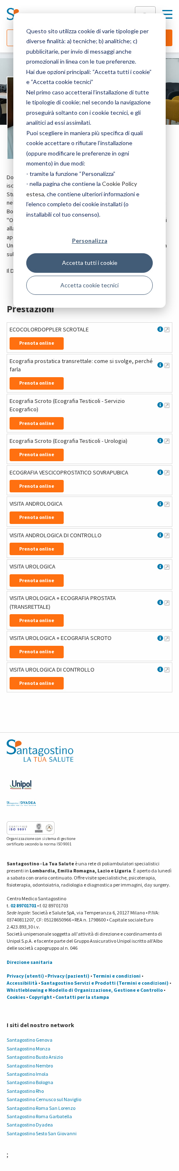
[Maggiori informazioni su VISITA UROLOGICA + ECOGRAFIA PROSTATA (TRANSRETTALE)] (166, 602)
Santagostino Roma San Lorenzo (41, 1108)
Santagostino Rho (25, 1091)
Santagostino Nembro (30, 1065)
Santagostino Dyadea (30, 1125)
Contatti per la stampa (82, 997)
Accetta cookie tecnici (89, 285)
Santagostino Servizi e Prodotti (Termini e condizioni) (105, 983)
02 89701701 (23, 905)
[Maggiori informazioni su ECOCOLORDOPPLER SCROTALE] (166, 329)
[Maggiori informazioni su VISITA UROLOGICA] (166, 566)
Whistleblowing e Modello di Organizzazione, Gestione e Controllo (85, 990)
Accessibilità (22, 983)
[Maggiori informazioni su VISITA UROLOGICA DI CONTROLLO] (166, 669)
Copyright (40, 997)
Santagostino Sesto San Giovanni (42, 1133)
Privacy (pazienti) (68, 976)
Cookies (16, 997)
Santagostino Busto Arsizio (35, 1057)
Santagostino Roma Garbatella (39, 1116)
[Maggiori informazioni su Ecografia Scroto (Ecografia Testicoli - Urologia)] (166, 440)
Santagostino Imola (27, 1074)
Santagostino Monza (28, 1048)
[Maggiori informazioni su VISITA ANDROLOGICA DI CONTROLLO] (166, 535)
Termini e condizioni (117, 976)
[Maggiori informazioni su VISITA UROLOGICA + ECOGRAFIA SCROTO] (166, 638)
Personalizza (89, 240)
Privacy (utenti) (25, 976)
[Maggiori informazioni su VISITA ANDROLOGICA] (166, 504)
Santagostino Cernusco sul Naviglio (44, 1099)
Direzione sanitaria (29, 962)
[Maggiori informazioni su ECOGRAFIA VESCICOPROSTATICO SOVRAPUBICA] (166, 472)
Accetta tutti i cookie (89, 262)
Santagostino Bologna (30, 1082)
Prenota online (36, 343)
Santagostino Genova (29, 1040)
